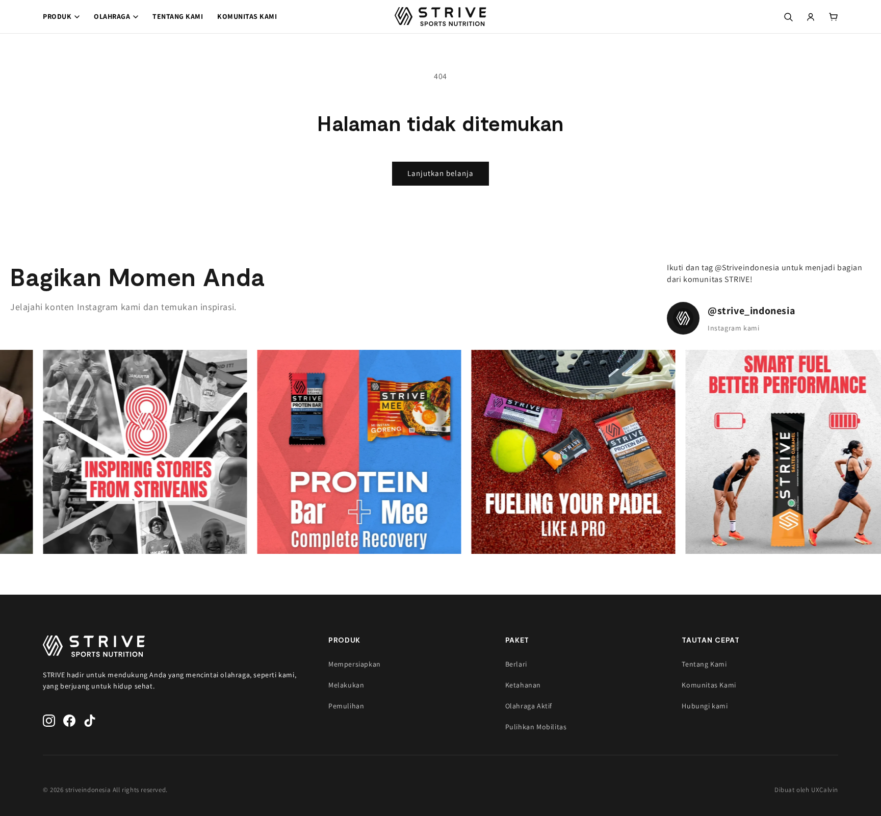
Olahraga (112, 16)
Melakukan (346, 685)
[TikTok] (90, 721)
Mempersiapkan (354, 664)
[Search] (788, 17)
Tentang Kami (177, 16)
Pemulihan (346, 705)
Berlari (516, 664)
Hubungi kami (705, 705)
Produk (57, 16)
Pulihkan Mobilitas (536, 726)
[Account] (811, 17)
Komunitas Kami (247, 16)
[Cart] (833, 17)
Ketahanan (523, 685)
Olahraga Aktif (528, 705)
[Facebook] (69, 721)
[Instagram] (49, 721)
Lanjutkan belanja (440, 173)
